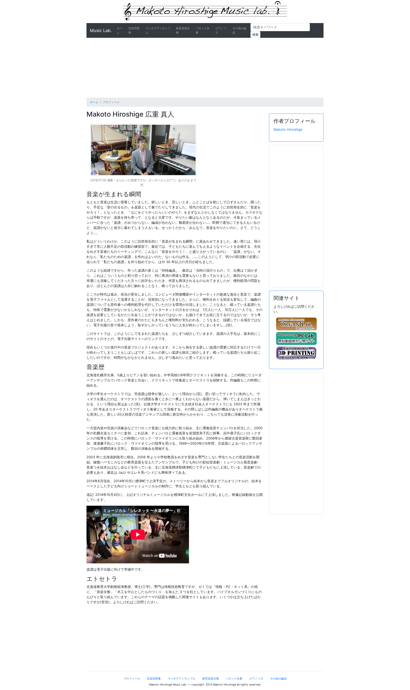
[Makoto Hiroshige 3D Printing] (296, 353)
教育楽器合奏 (183, 30)
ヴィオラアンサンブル (157, 30)
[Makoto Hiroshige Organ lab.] (296, 324)
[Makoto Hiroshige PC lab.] (296, 338)
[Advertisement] (205, 68)
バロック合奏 (202, 30)
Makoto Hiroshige (288, 129)
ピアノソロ (221, 30)
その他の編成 (239, 30)
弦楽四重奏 (133, 30)
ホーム (122, 30)
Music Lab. (101, 30)
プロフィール (131, 678)
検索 (255, 34)
